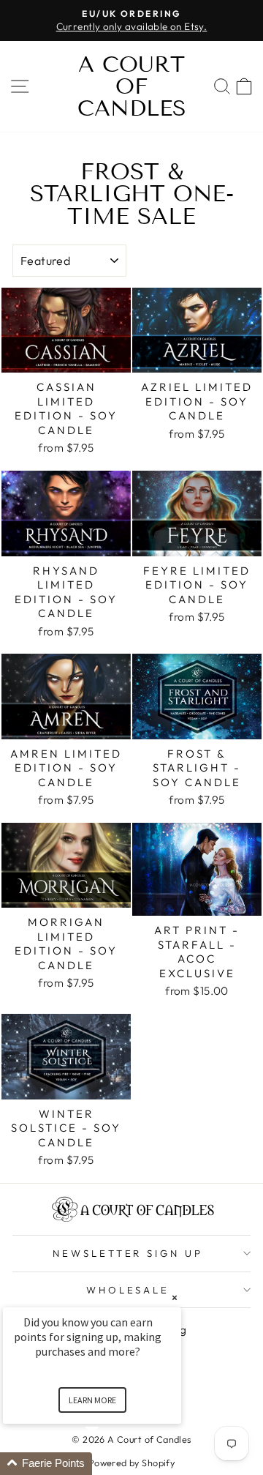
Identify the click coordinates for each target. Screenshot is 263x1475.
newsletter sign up (128, 1253)
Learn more (92, 1399)
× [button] (175, 1297)
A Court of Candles (131, 86)
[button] (109, 1463)
